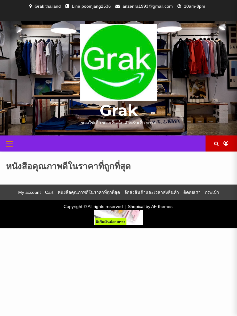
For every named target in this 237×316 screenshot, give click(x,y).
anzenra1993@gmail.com (148, 6)
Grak (119, 110)
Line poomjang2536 (91, 6)
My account (29, 192)
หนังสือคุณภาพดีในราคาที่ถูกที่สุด (89, 192)
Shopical (136, 206)
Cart (49, 192)
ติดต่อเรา (192, 192)
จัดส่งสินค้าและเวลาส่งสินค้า (151, 192)
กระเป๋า (212, 192)
